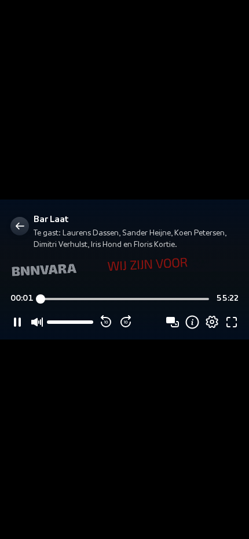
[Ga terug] (19, 226)
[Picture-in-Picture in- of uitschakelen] (173, 322)
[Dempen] (37, 322)
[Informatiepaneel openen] (192, 322)
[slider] (125, 299)
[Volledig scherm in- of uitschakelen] (232, 322)
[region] (124, 269)
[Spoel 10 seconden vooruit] (126, 322)
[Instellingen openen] (212, 322)
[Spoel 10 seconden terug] (106, 322)
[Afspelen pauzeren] (17, 322)
